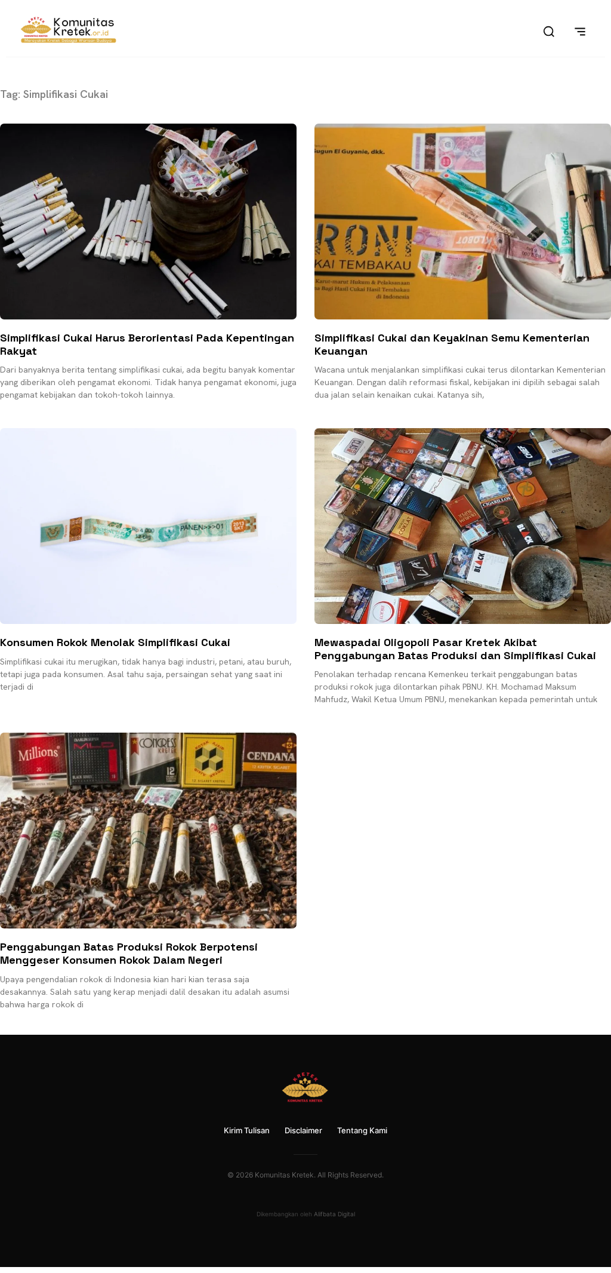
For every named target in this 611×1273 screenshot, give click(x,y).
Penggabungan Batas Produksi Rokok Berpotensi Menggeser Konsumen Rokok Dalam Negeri (129, 953)
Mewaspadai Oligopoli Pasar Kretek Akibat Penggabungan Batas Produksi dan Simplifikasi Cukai (455, 648)
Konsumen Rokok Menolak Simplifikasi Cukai (115, 642)
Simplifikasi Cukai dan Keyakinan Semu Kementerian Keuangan (452, 344)
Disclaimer (303, 1130)
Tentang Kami (362, 1130)
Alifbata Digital (334, 1213)
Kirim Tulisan (247, 1130)
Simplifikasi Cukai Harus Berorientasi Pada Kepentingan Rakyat (147, 344)
